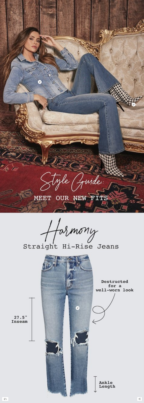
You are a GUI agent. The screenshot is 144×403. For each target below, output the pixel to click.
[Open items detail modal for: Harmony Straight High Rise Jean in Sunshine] (77, 308)
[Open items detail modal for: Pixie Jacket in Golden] (40, 82)
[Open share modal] (139, 399)
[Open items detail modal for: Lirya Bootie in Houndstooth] (134, 104)
